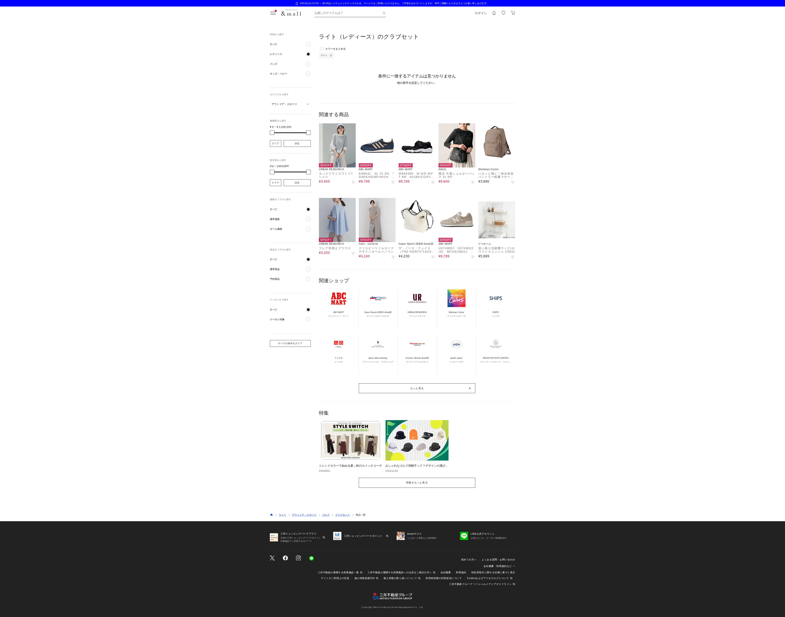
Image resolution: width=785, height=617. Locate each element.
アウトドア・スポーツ (304, 514)
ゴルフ (326, 514)
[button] (290, 44)
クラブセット (342, 514)
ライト (282, 514)
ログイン (481, 13)
